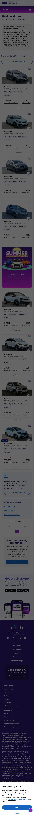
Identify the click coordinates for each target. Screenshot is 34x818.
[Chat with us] (30, 810)
